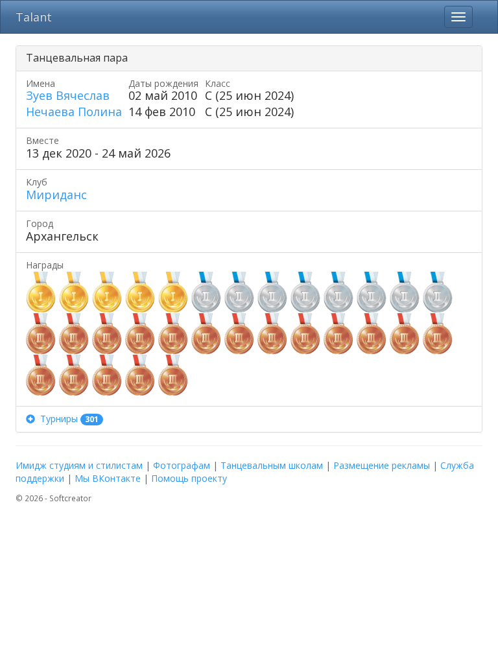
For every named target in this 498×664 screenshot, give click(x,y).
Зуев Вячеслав (68, 95)
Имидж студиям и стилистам (79, 465)
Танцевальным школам (271, 465)
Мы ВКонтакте (108, 478)
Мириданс (56, 194)
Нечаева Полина (74, 111)
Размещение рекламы (381, 465)
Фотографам (181, 465)
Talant (34, 17)
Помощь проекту (189, 478)
